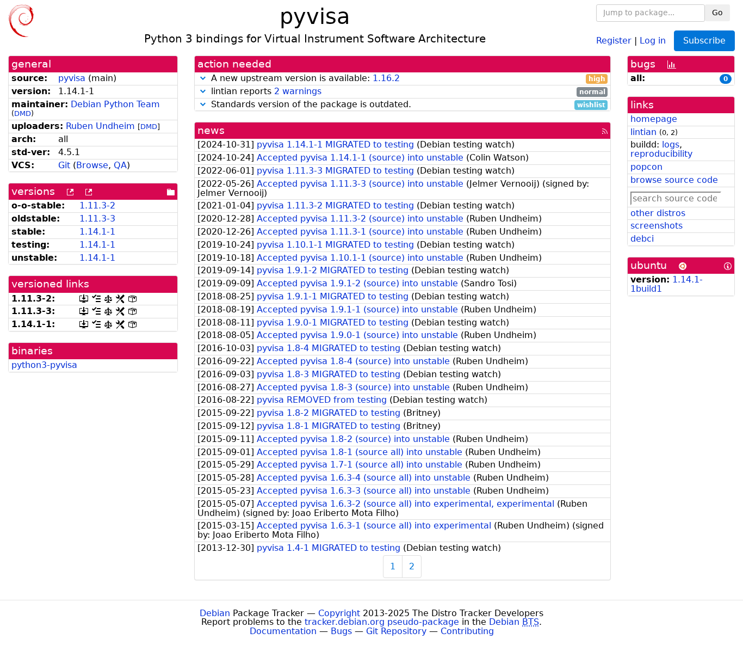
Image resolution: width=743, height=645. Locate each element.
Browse (92, 165)
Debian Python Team (115, 104)
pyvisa (71, 78)
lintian (643, 132)
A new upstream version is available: (406, 78)
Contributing (467, 631)
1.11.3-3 (97, 218)
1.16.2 (386, 78)
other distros (657, 213)
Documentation (283, 631)
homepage (653, 119)
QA (120, 165)
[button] (203, 78)
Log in (653, 40)
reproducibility (661, 154)
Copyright (339, 613)
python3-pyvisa (44, 365)
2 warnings (297, 91)
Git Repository (396, 631)
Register (613, 40)
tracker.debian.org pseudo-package (382, 622)
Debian (215, 613)
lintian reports (406, 91)
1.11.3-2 (97, 205)
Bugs (341, 631)
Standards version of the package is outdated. (406, 104)
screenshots (656, 225)
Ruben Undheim (100, 126)
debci (642, 239)
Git (64, 165)
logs (670, 144)
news (211, 130)
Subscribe (704, 40)
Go (717, 12)
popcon (646, 167)
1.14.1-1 (97, 231)
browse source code (674, 180)
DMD (22, 113)
